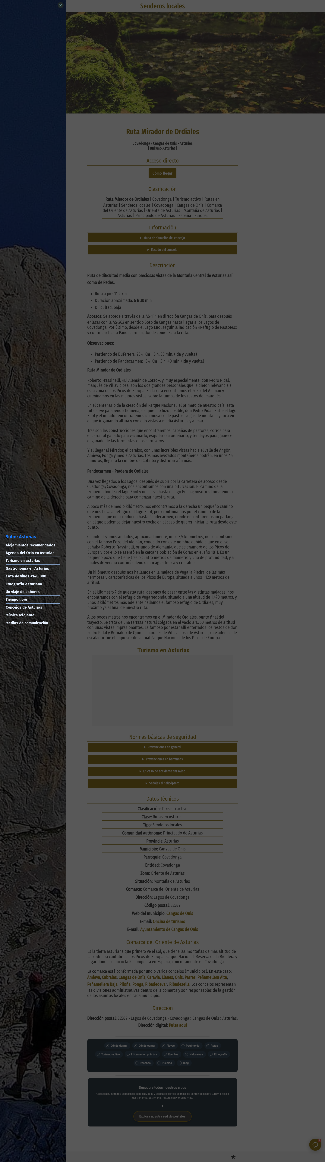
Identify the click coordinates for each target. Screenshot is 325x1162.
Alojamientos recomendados (30, 545)
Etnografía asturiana (24, 584)
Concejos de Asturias (24, 607)
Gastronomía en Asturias (27, 568)
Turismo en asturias (23, 560)
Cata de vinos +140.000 (26, 576)
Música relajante (20, 615)
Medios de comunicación (27, 623)
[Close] (61, 5)
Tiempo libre (16, 599)
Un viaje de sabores (23, 591)
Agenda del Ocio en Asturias (30, 553)
